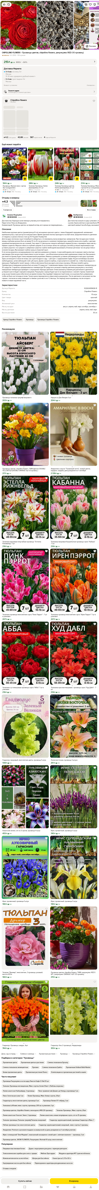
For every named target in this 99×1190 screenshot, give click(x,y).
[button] (49, 61)
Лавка (41, 1187)
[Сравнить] (86, 4)
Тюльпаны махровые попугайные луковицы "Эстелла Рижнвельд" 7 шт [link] (21, 542)
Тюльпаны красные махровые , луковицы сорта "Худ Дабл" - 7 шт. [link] (73, 688)
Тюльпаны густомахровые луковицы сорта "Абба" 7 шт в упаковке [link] (23, 688)
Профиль (90, 1187)
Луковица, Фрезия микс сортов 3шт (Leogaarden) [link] (14, 187)
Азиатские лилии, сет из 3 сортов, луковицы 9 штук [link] (21, 831)
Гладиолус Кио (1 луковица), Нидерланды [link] (66, 1045)
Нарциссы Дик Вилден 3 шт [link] (61, 397)
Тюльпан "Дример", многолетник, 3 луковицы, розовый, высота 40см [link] (22, 973)
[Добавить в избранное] (90, 4)
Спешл (25, 1187)
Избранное (58, 1187)
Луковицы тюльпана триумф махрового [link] (16, 397)
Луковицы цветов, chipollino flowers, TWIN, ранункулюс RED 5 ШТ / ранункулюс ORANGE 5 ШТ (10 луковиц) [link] (73, 973)
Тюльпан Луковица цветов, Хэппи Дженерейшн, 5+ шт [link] (64, 187)
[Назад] (4, 4)
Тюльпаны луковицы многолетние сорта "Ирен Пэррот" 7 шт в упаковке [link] (73, 615)
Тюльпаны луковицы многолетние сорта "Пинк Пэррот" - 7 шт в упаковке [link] (24, 615)
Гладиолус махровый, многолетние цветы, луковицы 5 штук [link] (24, 760)
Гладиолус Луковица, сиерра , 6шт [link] (15, 1045)
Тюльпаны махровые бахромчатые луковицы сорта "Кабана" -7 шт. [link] (73, 542)
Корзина (74, 1187)
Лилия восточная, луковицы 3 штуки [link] (64, 760)
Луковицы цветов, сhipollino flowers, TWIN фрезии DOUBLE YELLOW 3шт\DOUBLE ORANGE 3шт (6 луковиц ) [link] (23, 469)
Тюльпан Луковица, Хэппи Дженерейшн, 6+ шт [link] (38, 187)
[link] (9, 1062)
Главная (8, 1187)
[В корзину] (24, 178)
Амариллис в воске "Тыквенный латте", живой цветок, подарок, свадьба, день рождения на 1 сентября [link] (71, 469)
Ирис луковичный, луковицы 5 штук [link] (64, 831)
